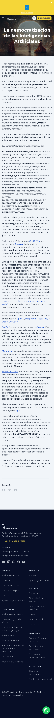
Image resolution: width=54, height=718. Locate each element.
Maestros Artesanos (12, 662)
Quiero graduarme (39, 580)
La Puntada (8, 657)
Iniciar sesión (44, 18)
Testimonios (8, 635)
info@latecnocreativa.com (15, 555)
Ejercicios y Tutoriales (13, 600)
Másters (6, 580)
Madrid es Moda (10, 640)
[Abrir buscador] (34, 18)
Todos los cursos (10, 575)
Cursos (5, 595)
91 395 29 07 (8, 547)
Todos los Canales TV (13, 614)
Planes (32, 575)
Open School (36, 619)
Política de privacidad (40, 679)
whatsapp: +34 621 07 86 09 (15, 551)
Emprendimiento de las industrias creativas (13, 648)
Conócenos (35, 593)
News (32, 614)
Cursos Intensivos (11, 585)
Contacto (34, 624)
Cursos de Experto (11, 590)
